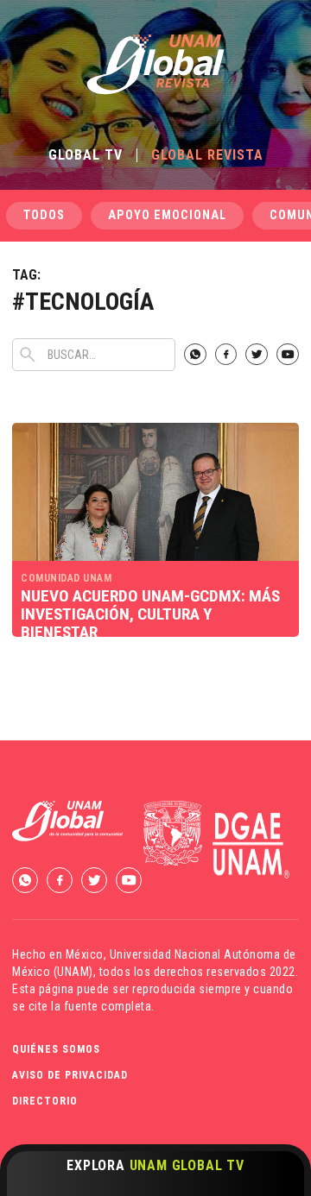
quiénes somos (56, 1049)
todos (44, 215)
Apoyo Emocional (167, 215)
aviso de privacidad (70, 1075)
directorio (45, 1101)
